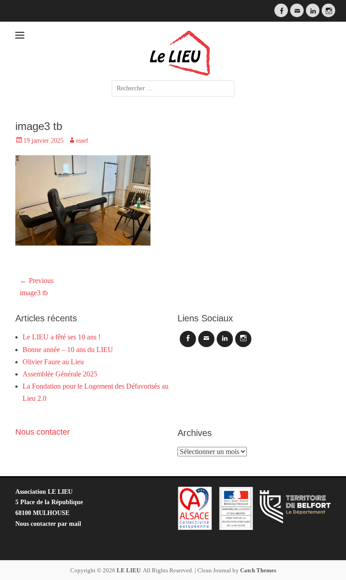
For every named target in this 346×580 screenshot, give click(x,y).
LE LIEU (129, 570)
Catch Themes (258, 570)
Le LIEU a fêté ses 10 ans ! (61, 337)
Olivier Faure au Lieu (53, 362)
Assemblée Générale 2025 (60, 374)
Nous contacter (42, 431)
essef (82, 140)
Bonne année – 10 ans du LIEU (68, 349)
